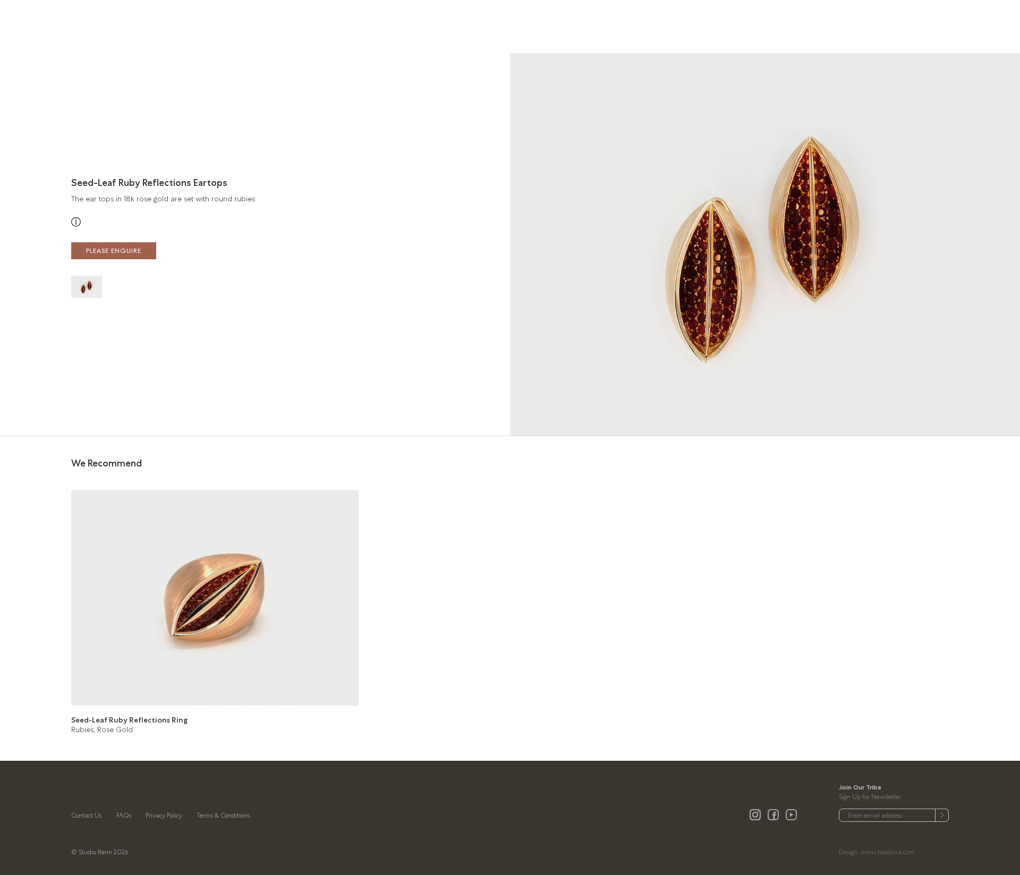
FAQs (123, 815)
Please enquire (113, 251)
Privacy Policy (164, 815)
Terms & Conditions (223, 815)
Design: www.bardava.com (877, 852)
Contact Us (86, 815)
